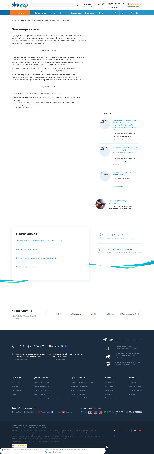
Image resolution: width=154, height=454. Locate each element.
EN (137, 13)
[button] (138, 314)
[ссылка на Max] (114, 436)
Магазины (15, 386)
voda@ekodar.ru (113, 7)
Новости (105, 113)
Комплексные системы (41, 382)
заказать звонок (88, 6)
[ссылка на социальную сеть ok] (130, 430)
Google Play (31, 412)
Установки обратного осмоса (80, 386)
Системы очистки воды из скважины (46, 398)
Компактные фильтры (41, 386)
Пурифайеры (109, 382)
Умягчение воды (39, 394)
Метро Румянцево (21, 359)
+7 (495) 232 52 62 (92, 4)
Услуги (52, 13)
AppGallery (45, 412)
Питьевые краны (110, 398)
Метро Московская (59, 359)
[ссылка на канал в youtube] (119, 430)
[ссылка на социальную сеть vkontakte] (114, 430)
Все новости (119, 187)
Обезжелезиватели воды (42, 390)
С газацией (108, 394)
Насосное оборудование (79, 394)
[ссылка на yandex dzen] (135, 430)
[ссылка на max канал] (66, 346)
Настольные (109, 390)
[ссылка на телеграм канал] (62, 346)
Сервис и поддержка (135, 390)
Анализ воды (133, 382)
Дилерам (132, 394)
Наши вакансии (17, 390)
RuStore (57, 412)
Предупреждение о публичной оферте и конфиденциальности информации (35, 441)
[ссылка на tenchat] (140, 430)
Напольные (109, 386)
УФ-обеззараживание (78, 390)
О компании (89, 13)
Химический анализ (135, 386)
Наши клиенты (22, 310)
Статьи (14, 394)
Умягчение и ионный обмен (80, 398)
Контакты (102, 13)
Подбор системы (41, 13)
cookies (62, 449)
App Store (19, 412)
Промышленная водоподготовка (82, 382)
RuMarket (69, 412)
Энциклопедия (76, 13)
